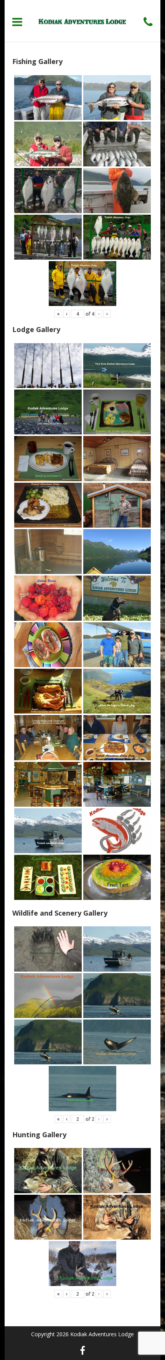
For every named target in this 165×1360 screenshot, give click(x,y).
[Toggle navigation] (17, 22)
